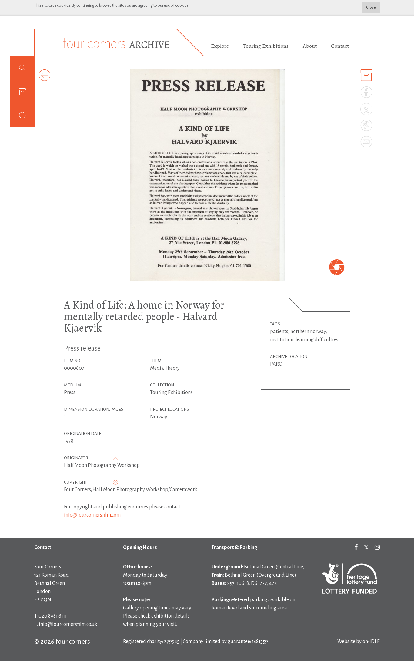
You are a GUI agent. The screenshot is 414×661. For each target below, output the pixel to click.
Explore (220, 45)
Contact (340, 45)
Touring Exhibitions (266, 45)
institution (281, 339)
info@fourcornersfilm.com (92, 515)
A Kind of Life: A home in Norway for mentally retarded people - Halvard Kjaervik (144, 316)
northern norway (308, 331)
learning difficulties (316, 339)
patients (279, 331)
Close (371, 7)
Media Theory (165, 368)
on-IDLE (371, 641)
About (310, 45)
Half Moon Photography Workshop (102, 465)
